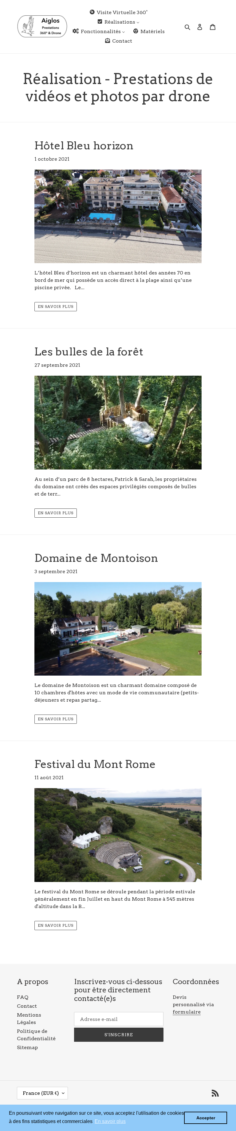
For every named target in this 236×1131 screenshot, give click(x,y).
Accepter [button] (205, 1117)
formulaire (187, 1012)
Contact (27, 1006)
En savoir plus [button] (110, 1121)
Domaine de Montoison (96, 558)
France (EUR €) (41, 1093)
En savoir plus (55, 306)
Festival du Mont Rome (95, 764)
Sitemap (27, 1047)
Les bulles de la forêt (88, 351)
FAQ (22, 997)
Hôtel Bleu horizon (84, 145)
